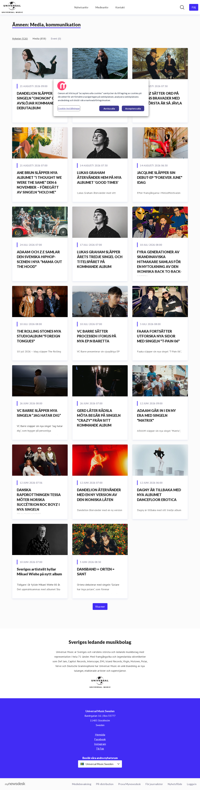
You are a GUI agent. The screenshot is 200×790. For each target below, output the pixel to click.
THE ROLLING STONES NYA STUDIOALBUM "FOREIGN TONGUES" (39, 336)
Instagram (100, 744)
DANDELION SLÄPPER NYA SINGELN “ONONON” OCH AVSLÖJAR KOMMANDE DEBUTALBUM (38, 100)
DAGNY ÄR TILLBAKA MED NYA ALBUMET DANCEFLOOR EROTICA (159, 495)
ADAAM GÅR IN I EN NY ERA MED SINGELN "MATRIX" (156, 415)
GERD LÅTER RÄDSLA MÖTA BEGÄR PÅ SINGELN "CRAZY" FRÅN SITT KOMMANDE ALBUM (98, 417)
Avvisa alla (109, 108)
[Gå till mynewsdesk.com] (15, 784)
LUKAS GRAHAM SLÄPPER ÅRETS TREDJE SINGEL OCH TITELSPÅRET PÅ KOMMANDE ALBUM (99, 259)
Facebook (100, 739)
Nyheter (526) (20, 38)
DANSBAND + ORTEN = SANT (95, 571)
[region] (101, 97)
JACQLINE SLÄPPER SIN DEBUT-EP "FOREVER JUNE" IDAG (159, 177)
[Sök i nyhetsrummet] (182, 7)
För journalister (154, 784)
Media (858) (39, 38)
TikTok (100, 748)
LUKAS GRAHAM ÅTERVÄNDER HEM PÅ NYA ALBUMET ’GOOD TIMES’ (99, 177)
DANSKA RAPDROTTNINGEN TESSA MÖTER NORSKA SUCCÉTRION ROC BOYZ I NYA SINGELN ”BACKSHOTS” (39, 502)
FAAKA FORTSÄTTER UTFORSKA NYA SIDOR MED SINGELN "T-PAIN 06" (158, 336)
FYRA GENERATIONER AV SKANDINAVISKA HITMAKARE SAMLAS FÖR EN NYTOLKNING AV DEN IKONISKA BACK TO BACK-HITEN (159, 264)
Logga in (191, 784)
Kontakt (120, 7)
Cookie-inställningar (69, 108)
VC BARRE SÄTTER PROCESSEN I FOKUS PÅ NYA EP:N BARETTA (96, 336)
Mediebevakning (81, 784)
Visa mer (100, 606)
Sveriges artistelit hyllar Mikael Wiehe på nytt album (39, 571)
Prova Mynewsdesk (129, 784)
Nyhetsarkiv (81, 7)
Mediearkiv (101, 7)
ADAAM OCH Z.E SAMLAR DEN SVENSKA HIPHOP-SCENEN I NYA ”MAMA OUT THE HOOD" (39, 259)
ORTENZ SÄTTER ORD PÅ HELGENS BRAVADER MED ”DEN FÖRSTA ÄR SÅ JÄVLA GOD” (159, 100)
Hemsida (100, 734)
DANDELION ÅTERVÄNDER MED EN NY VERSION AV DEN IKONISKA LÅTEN (99, 495)
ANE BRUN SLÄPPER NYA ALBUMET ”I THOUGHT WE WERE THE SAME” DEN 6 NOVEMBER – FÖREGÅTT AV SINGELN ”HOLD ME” (39, 182)
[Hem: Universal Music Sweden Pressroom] (12, 7)
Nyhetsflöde (175, 784)
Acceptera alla (133, 108)
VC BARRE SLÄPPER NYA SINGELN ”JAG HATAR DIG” (39, 413)
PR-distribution (104, 784)
